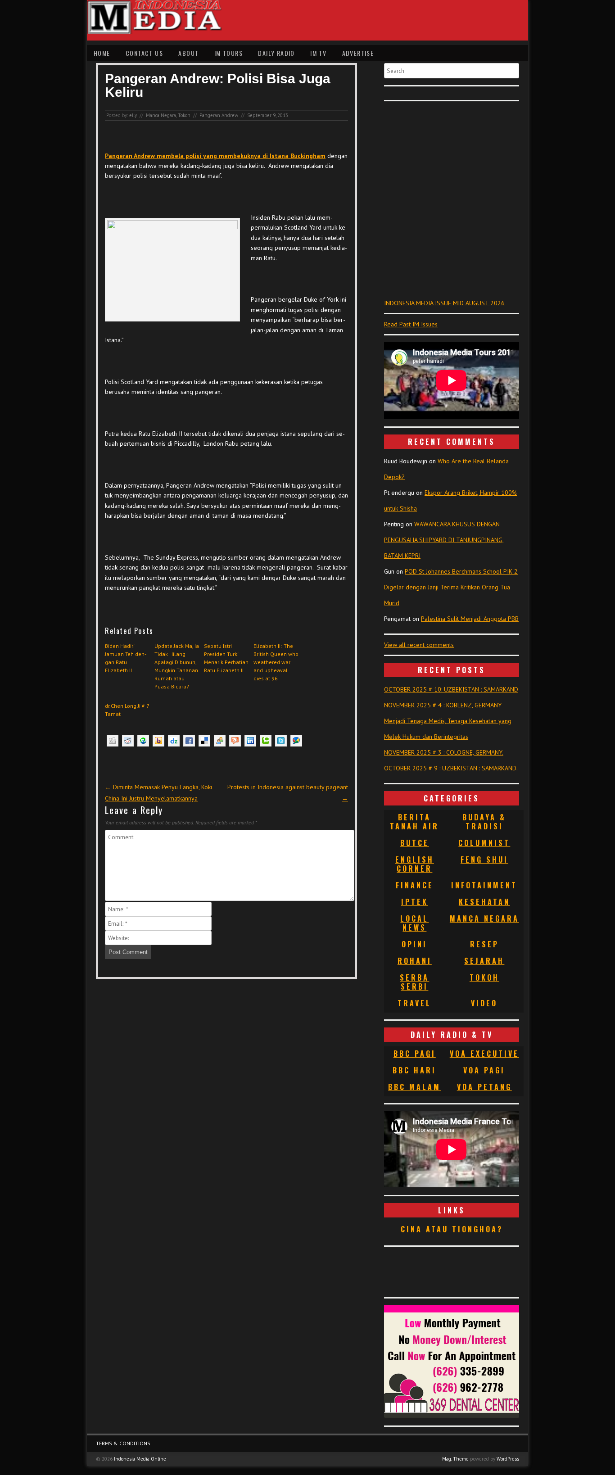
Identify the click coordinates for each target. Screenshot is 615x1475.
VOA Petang (484, 1086)
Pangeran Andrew (218, 115)
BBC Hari (414, 1070)
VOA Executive (484, 1053)
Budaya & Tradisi (484, 822)
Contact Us (144, 53)
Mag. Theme (455, 1459)
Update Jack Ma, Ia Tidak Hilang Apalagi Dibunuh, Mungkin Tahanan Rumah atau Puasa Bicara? (176, 666)
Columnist (484, 842)
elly (133, 115)
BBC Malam (414, 1086)
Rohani (415, 960)
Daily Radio (276, 53)
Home (102, 53)
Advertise (358, 53)
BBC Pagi (414, 1053)
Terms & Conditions (123, 1443)
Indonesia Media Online (140, 1459)
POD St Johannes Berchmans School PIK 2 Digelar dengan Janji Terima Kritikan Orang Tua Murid (451, 587)
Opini (414, 944)
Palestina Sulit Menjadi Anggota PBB (470, 619)
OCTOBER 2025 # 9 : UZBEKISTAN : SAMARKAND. (451, 768)
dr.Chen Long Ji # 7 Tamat (127, 709)
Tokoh (184, 115)
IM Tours (228, 53)
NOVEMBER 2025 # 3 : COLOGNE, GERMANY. (443, 752)
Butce (414, 842)
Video (484, 1003)
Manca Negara (161, 115)
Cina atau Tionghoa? (452, 1229)
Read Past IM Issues (411, 324)
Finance (415, 885)
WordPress (508, 1459)
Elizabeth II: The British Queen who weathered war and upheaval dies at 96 (275, 662)
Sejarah (484, 960)
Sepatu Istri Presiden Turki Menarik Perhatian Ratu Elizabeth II (226, 658)
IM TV (318, 53)
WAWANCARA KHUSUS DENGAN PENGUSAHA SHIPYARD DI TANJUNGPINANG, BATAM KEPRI (444, 540)
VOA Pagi (484, 1070)
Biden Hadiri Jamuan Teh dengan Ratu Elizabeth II (125, 658)
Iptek (414, 901)
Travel (414, 1003)
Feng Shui (484, 859)
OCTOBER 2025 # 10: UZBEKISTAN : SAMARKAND (451, 689)
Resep (484, 944)
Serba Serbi (414, 982)
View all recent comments (419, 645)
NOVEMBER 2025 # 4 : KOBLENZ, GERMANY (443, 705)
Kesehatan (484, 901)
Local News (414, 923)
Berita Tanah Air (414, 822)
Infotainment (484, 885)
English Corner (414, 864)
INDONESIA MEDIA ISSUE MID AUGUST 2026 (444, 303)
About (188, 53)
